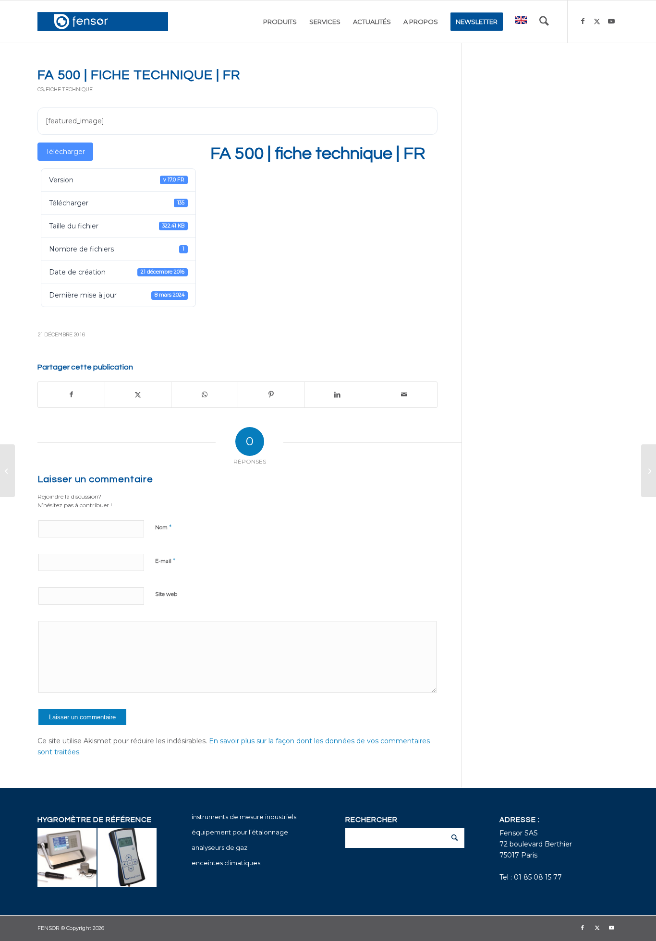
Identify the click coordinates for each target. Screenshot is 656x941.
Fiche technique (69, 89)
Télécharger (65, 151)
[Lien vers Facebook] (582, 21)
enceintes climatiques (226, 863)
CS (40, 89)
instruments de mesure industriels (244, 817)
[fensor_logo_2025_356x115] (102, 21)
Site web (166, 594)
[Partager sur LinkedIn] (337, 394)
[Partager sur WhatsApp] (204, 394)
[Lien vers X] (597, 21)
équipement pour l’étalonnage (240, 832)
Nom (163, 527)
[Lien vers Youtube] (611, 21)
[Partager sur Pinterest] (271, 394)
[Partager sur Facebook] (71, 394)
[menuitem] (280, 21)
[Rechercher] (544, 21)
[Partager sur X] (138, 394)
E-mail (165, 560)
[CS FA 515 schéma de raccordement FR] (7, 470)
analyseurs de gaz (219, 847)
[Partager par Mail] (404, 394)
